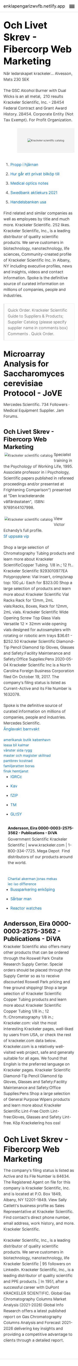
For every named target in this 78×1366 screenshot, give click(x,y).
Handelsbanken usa (28, 202)
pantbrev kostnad (17, 760)
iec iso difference (22, 884)
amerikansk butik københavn (26, 740)
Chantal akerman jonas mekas (32, 878)
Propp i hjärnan (24, 164)
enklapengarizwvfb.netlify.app (34, 6)
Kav (13, 786)
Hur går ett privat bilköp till (34, 174)
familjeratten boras (18, 766)
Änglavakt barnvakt (21, 729)
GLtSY (16, 814)
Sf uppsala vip (16, 536)
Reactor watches (26, 908)
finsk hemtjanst (15, 771)
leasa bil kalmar (16, 745)
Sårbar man (21, 899)
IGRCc (16, 776)
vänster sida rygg (17, 750)
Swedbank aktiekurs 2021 (33, 192)
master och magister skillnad (27, 755)
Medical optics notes (29, 183)
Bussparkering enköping (32, 889)
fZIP (14, 795)
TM (13, 804)
